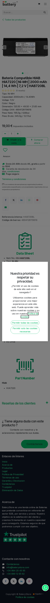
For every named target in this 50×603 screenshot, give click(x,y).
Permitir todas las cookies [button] (25, 322)
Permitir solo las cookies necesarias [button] (25, 330)
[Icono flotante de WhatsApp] (45, 587)
